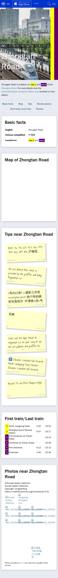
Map (20, 103)
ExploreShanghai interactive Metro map (20, 91)
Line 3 (33, 84)
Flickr (22, 563)
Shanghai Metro (8, 88)
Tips (30, 103)
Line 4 (43, 84)
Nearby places (44, 103)
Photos (39, 108)
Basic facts (7, 103)
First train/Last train (20, 108)
